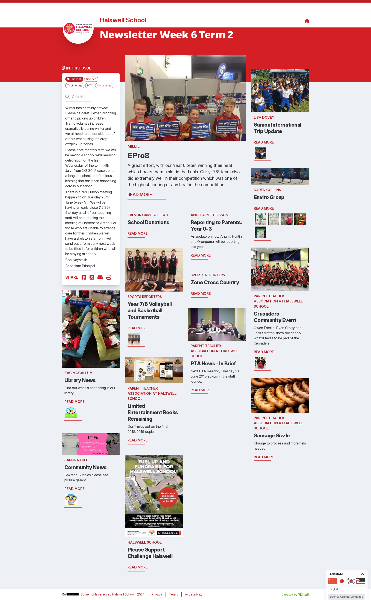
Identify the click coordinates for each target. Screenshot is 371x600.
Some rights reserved (96, 594)
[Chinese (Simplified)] (332, 581)
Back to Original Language (346, 596)
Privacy (157, 594)
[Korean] (351, 581)
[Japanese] (342, 581)
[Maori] (360, 581)
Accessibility (193, 594)
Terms (173, 594)
